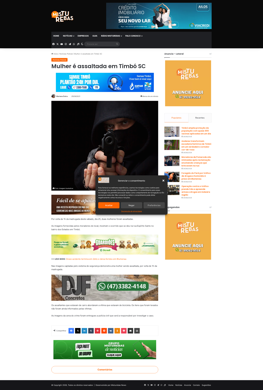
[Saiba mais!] (104, 244)
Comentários (105, 369)
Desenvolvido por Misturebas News (111, 385)
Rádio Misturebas (110, 36)
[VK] (110, 330)
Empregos (83, 36)
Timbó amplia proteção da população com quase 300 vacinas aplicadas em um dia (196, 131)
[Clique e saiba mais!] (105, 82)
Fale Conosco (133, 36)
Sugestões (206, 385)
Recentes (200, 117)
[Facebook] (71, 330)
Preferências (154, 205)
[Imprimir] (137, 330)
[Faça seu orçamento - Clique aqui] (104, 287)
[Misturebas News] (62, 16)
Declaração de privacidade (131, 211)
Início (55, 54)
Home (56, 36)
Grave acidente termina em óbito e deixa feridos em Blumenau (96, 259)
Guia (94, 36)
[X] (78, 330)
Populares (176, 117)
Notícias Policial (66, 54)
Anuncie (187, 385)
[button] (163, 180)
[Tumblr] (91, 330)
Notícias (67, 36)
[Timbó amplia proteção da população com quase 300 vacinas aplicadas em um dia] (171, 132)
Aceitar (109, 205)
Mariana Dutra (62, 96)
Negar (131, 205)
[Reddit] (104, 330)
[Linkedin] (84, 330)
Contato (196, 385)
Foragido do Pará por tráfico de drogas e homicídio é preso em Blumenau (196, 176)
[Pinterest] (97, 330)
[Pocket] (124, 330)
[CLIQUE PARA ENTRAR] (104, 349)
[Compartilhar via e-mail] (130, 330)
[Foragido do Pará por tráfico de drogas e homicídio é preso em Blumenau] (171, 177)
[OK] (117, 330)
